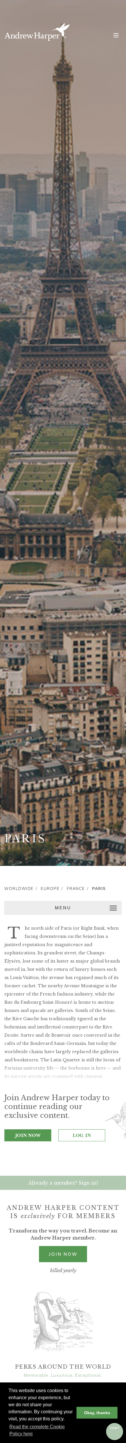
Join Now (28, 1135)
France (76, 888)
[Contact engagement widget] (114, 1431)
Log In (82, 1135)
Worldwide (19, 888)
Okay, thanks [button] (97, 1412)
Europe (50, 888)
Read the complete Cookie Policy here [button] (37, 1430)
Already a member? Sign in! (63, 1183)
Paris (99, 888)
